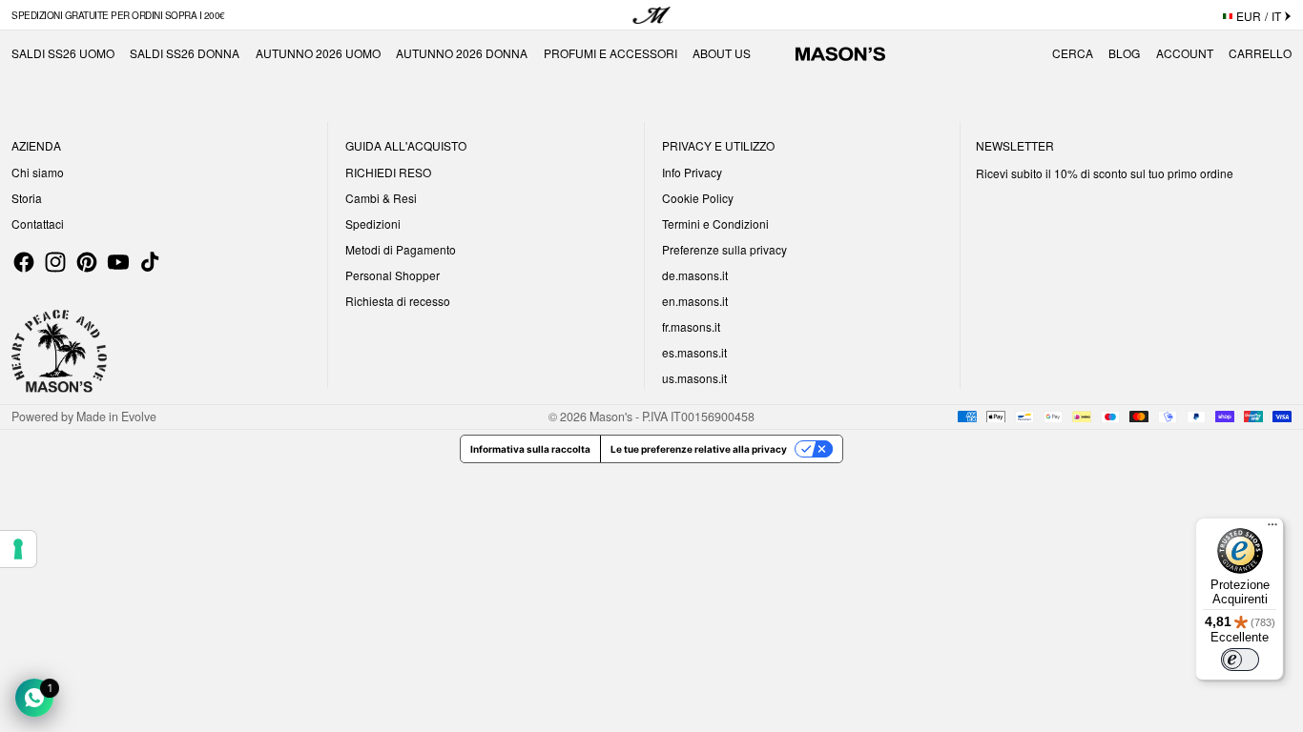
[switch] (1240, 659)
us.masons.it (694, 378)
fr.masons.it (691, 326)
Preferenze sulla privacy (724, 249)
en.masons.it (695, 301)
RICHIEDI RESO (388, 172)
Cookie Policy (698, 198)
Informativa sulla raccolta (530, 449)
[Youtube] (118, 262)
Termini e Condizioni (715, 223)
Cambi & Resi (381, 198)
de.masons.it (695, 275)
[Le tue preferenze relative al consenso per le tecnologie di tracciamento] (18, 549)
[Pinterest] (86, 262)
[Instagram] (55, 262)
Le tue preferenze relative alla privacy (698, 449)
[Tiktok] (149, 262)
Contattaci (37, 223)
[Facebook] (23, 262)
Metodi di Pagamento (400, 249)
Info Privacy (692, 172)
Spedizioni (373, 223)
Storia (26, 198)
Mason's (612, 416)
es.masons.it (694, 352)
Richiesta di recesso (397, 301)
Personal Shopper (392, 275)
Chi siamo (37, 172)
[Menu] (1272, 529)
